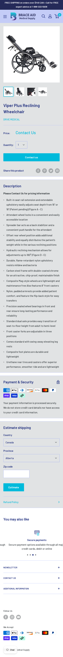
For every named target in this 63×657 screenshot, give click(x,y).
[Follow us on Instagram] (12, 617)
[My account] (50, 16)
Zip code (8, 466)
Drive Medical (11, 119)
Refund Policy (10, 502)
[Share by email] (57, 170)
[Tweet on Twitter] (51, 170)
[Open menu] (5, 16)
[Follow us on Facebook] (5, 617)
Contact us (31, 157)
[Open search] (43, 16)
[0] (57, 16)
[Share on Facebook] (38, 170)
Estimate (13, 487)
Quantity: (8, 144)
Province (8, 450)
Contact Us (26, 132)
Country (7, 434)
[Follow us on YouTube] (18, 617)
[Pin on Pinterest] (44, 170)
